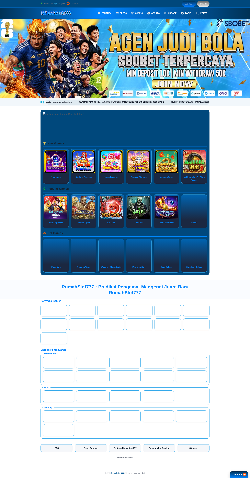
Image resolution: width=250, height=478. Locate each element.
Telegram (61, 4)
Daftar (189, 4)
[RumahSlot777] (56, 13)
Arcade (172, 13)
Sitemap (193, 448)
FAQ (57, 448)
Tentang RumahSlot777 (125, 448)
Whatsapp (48, 4)
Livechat (74, 4)
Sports (155, 13)
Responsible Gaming (159, 448)
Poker (203, 13)
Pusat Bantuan (91, 448)
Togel (188, 13)
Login (203, 4)
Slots (123, 13)
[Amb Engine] (125, 465)
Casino (139, 13)
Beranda (107, 13)
